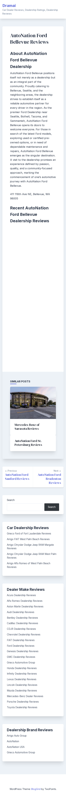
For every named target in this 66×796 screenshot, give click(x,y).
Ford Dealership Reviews (20, 645)
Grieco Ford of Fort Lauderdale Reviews (29, 533)
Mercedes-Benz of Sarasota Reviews (27, 427)
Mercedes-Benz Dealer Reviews (25, 696)
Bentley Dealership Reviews (22, 617)
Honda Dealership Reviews (22, 668)
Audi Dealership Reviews (20, 612)
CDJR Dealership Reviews (21, 628)
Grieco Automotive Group (21, 662)
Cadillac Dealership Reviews (22, 623)
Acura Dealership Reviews (21, 595)
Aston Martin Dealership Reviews (25, 606)
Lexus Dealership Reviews (21, 679)
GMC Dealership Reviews (21, 656)
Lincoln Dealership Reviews (22, 684)
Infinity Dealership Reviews (22, 673)
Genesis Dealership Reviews (22, 651)
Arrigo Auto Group (17, 735)
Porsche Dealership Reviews (23, 701)
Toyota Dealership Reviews (22, 707)
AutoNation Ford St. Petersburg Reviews (28, 443)
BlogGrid (36, 789)
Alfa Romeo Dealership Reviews (24, 600)
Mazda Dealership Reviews (22, 690)
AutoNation (13, 741)
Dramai (9, 5)
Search (11, 500)
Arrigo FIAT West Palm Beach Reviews (28, 539)
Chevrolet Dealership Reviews (23, 634)
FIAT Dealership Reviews (21, 640)
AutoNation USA (16, 746)
